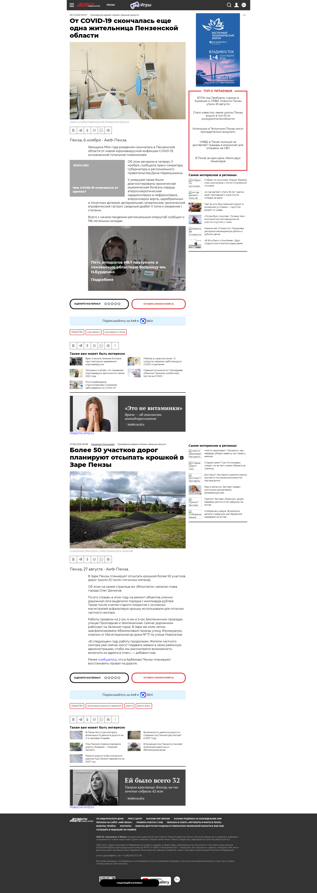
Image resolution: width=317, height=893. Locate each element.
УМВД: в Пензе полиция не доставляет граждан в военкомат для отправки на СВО (218, 145)
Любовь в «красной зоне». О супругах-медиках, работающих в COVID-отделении (162, 361)
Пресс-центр (135, 819)
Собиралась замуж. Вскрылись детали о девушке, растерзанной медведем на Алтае (223, 514)
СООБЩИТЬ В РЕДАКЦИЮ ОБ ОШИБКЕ (116, 830)
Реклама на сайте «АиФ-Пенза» (114, 822)
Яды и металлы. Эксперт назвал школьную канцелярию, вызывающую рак (222, 489)
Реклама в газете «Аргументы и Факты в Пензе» (194, 822)
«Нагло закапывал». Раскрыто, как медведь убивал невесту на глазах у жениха (224, 453)
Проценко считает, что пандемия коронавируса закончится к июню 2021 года (105, 373)
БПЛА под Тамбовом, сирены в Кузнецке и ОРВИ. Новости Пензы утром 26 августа (218, 101)
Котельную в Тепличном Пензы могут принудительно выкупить (218, 130)
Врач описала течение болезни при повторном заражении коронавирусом (103, 361)
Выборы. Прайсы (106, 826)
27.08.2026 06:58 (79, 444)
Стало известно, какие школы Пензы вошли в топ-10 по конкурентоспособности (218, 115)
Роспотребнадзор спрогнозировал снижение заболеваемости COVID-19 (101, 385)
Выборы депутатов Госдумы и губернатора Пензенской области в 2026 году (179, 826)
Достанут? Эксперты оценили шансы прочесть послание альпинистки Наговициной (225, 477)
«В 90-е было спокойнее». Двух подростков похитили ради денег (223, 242)
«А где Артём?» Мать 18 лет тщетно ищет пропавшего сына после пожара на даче (224, 195)
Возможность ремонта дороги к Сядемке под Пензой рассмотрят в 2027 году (162, 735)
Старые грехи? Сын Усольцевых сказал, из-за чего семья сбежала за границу (224, 465)
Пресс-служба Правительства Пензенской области (99, 121)
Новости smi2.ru (82, 433)
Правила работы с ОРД (149, 822)
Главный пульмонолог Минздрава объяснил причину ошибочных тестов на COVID (163, 373)
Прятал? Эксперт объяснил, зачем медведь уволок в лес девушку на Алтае (223, 502)
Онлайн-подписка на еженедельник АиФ (198, 819)
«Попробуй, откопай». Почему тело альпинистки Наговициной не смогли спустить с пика (224, 219)
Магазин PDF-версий (158, 819)
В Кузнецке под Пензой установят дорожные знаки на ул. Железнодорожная (163, 747)
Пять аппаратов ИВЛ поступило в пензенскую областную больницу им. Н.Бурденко (128, 267)
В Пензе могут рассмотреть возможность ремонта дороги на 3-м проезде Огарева (104, 735)
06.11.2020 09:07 (78, 15)
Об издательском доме (110, 819)
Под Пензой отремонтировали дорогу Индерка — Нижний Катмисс (103, 747)
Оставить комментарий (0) (158, 304)
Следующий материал (129, 883)
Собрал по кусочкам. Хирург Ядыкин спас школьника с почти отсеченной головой (225, 182)
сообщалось (107, 659)
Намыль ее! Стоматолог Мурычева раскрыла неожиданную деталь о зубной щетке (224, 231)
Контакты (125, 826)
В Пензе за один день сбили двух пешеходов (218, 160)
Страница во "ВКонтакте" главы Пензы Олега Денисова (101, 550)
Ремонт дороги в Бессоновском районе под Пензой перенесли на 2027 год (104, 758)
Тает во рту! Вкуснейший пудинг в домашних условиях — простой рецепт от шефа (223, 207)
